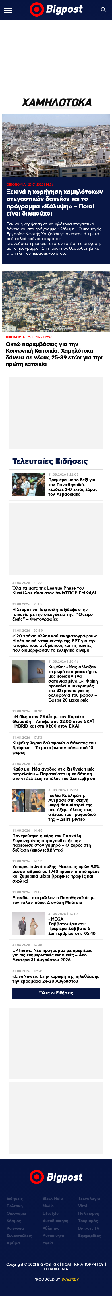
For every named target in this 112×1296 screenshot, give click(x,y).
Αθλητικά (51, 1228)
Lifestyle (51, 1213)
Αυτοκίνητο (53, 1235)
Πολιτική (14, 1206)
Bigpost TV (88, 1228)
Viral (82, 1206)
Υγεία (48, 1243)
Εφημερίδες (89, 1235)
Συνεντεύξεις (19, 1235)
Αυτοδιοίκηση (55, 1221)
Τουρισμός (88, 1221)
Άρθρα (13, 1243)
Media (48, 1206)
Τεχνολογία (89, 1198)
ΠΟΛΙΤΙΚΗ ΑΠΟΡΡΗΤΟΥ (83, 1264)
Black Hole (53, 1198)
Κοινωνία (15, 1228)
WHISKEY (69, 1279)
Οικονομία (16, 1213)
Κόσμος (14, 1221)
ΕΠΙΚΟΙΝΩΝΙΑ (56, 1269)
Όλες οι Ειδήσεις (56, 993)
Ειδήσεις (15, 1198)
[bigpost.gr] (56, 10)
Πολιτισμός (88, 1213)
